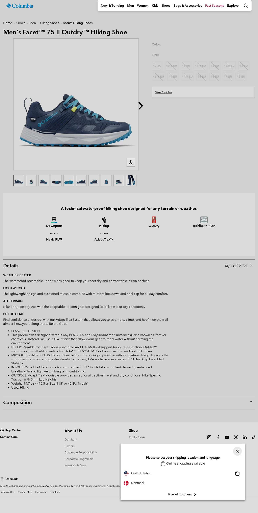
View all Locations (180, 494)
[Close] (237, 451)
